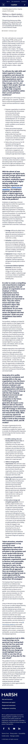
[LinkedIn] (19, 728)
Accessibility (22, 733)
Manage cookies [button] (14, 736)
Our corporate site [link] (16, 1)
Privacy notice (13, 733)
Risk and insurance (7, 699)
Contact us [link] (23, 1)
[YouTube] (14, 728)
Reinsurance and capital (8, 702)
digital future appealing (12, 188)
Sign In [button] (8, 1)
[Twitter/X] (9, 728)
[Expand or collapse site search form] (24, 4)
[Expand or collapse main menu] (3, 4)
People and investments (8, 705)
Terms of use (5, 733)
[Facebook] (3, 728)
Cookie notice (5, 736)
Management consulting (9, 708)
